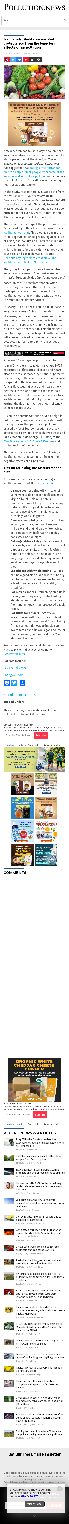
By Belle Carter (35, 1150)
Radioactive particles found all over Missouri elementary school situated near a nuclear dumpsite (40, 1310)
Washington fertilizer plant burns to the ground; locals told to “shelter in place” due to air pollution (38, 1233)
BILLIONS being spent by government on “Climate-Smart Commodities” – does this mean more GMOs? (39, 1327)
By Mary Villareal (36, 1254)
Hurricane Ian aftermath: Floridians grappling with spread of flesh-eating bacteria (37, 1384)
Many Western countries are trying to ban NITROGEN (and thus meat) (39, 1342)
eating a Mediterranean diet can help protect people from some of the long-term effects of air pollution (34, 172)
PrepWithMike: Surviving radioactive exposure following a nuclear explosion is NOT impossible (40, 1142)
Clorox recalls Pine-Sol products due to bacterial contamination (38, 1218)
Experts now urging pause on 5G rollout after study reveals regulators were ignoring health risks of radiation (38, 1293)
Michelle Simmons (30, 53)
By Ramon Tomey (36, 1223)
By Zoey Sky (34, 1176)
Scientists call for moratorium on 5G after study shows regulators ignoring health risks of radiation (39, 1417)
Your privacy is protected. (16, 745)
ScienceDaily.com (15, 668)
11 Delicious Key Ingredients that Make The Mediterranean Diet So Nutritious (31, 258)
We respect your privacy (45, 1482)
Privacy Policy (29, 1496)
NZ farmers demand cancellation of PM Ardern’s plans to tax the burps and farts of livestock (40, 1277)
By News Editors (36, 1267)
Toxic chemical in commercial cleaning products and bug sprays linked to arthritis (40, 1171)
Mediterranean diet (16, 232)
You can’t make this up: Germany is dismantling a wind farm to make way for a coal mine (40, 1203)
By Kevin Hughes (36, 1317)
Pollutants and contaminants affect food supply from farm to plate (38, 1158)
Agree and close (35, 1504)
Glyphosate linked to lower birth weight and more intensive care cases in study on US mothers (39, 1401)
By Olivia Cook (35, 1163)
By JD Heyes (34, 1210)
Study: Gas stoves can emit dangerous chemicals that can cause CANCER (37, 1248)
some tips (49, 483)
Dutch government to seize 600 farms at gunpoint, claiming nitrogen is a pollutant (39, 1433)
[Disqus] (34, 922)
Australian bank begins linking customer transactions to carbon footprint (39, 1262)
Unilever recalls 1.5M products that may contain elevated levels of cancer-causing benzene (39, 1186)
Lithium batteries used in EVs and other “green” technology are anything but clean (40, 1356)
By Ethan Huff (34, 1240)
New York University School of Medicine (29, 441)
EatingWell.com (13, 675)
